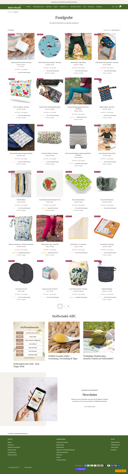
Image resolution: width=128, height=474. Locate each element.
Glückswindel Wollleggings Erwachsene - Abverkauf (78, 107)
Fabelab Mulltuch (21, 199)
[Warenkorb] (119, 6)
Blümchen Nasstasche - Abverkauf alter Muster (21, 244)
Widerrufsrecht (60, 447)
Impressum (59, 454)
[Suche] (113, 6)
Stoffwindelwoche (115, 445)
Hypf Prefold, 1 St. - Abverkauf (78, 244)
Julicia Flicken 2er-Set (21, 289)
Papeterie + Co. (64, 6)
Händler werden (12, 449)
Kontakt (58, 457)
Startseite (10, 12)
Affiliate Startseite (12, 454)
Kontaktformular (12, 452)
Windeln (28, 6)
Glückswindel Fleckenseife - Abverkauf (21, 62)
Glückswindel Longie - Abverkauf (49, 244)
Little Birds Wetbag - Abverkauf (50, 153)
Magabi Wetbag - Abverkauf (107, 107)
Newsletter (114, 449)
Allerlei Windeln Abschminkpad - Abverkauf (49, 62)
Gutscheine (91, 6)
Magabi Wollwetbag (107, 289)
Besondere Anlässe (76, 6)
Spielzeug (48, 6)
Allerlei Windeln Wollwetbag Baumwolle (49, 107)
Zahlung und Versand (62, 442)
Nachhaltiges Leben (38, 6)
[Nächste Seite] (68, 306)
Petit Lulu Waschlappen (78, 199)
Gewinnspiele (114, 447)
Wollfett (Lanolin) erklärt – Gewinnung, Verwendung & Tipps (62, 357)
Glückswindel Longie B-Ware (78, 62)
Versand (25, 69)
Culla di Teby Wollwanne (106, 199)
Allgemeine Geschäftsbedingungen (65, 449)
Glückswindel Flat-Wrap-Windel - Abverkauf (106, 62)
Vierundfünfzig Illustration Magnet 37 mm (49, 199)
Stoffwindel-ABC (115, 442)
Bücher (56, 6)
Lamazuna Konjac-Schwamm (49, 289)
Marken (10, 442)
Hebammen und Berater (14, 447)
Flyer (84, 6)
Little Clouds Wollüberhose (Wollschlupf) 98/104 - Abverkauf (78, 154)
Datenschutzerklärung (62, 452)
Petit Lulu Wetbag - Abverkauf (21, 107)
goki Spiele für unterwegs (107, 244)
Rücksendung (60, 445)
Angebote (99, 6)
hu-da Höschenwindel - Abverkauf (78, 289)
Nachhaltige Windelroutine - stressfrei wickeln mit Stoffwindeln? (98, 357)
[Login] (116, 6)
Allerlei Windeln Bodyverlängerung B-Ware (21, 153)
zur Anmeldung (89, 406)
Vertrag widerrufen (61, 459)
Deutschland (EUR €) (14, 467)
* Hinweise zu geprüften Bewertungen (18, 433)
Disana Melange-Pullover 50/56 (107, 153)
